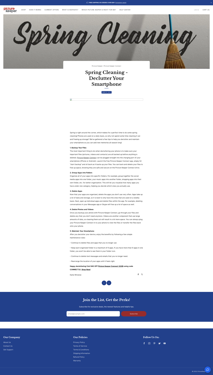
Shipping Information (81, 353)
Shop (23, 10)
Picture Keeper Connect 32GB (110, 266)
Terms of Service (80, 346)
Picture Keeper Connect (112, 66)
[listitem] (106, 2)
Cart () (206, 10)
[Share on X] (142, 274)
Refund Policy (79, 357)
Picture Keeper (97, 66)
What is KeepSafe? (70, 10)
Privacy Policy (79, 342)
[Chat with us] (208, 370)
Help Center (124, 10)
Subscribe (134, 314)
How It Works (35, 10)
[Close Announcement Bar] (211, 2)
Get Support (8, 350)
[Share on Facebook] (138, 274)
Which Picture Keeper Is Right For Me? (99, 10)
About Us (7, 342)
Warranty (77, 361)
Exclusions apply (120, 2)
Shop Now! (86, 269)
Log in (196, 10)
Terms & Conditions (81, 350)
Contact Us (7, 346)
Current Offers (51, 10)
